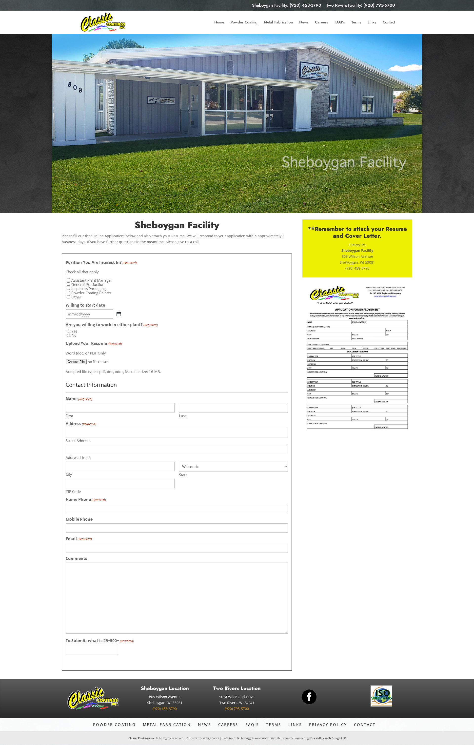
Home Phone (86, 499)
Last (182, 415)
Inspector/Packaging (88, 289)
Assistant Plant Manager (91, 280)
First (69, 415)
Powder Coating (244, 22)
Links (372, 22)
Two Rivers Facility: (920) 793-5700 (360, 5)
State (183, 474)
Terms (356, 22)
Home (219, 22)
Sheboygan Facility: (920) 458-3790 (286, 5)
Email (79, 539)
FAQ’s (340, 22)
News (304, 22)
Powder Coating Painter (91, 293)
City (69, 474)
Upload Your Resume (94, 343)
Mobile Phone (79, 519)
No (74, 335)
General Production (87, 284)
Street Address (78, 440)
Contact (389, 22)
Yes (74, 331)
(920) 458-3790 (165, 708)
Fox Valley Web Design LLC (328, 738)
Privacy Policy (328, 724)
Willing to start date (85, 305)
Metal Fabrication (278, 22)
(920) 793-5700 (237, 708)
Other (76, 297)
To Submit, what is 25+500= (100, 641)
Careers (321, 22)
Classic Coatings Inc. (141, 738)
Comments (76, 558)
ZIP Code (73, 491)
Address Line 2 (78, 457)
